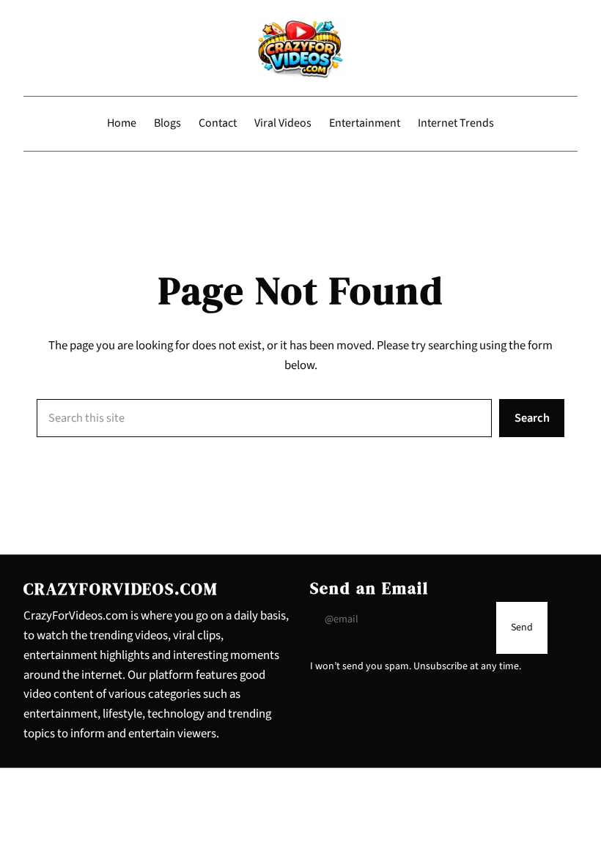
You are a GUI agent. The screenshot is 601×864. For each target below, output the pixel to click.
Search (532, 418)
